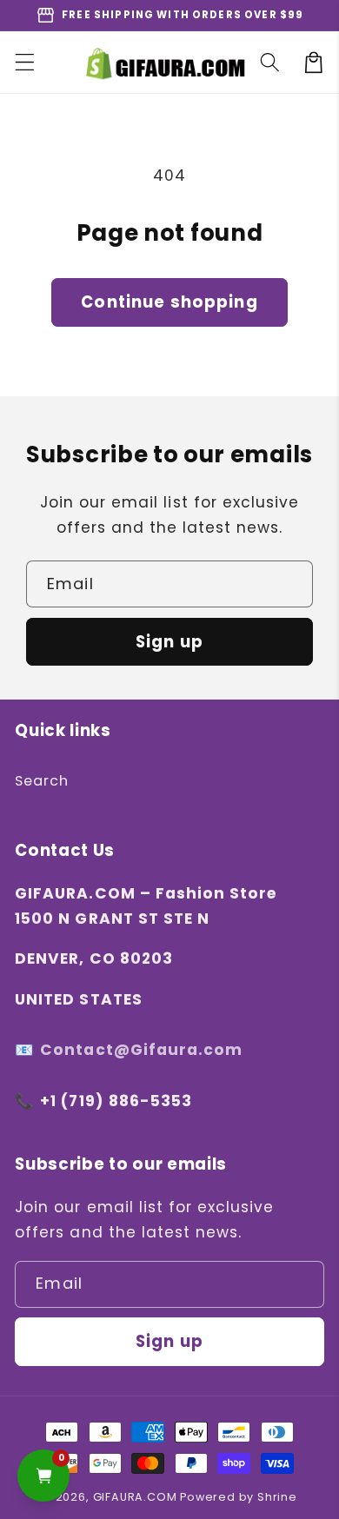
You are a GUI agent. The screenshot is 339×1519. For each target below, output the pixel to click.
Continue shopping (169, 302)
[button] (25, 62)
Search (42, 781)
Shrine (277, 1496)
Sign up (169, 642)
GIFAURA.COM (135, 1496)
